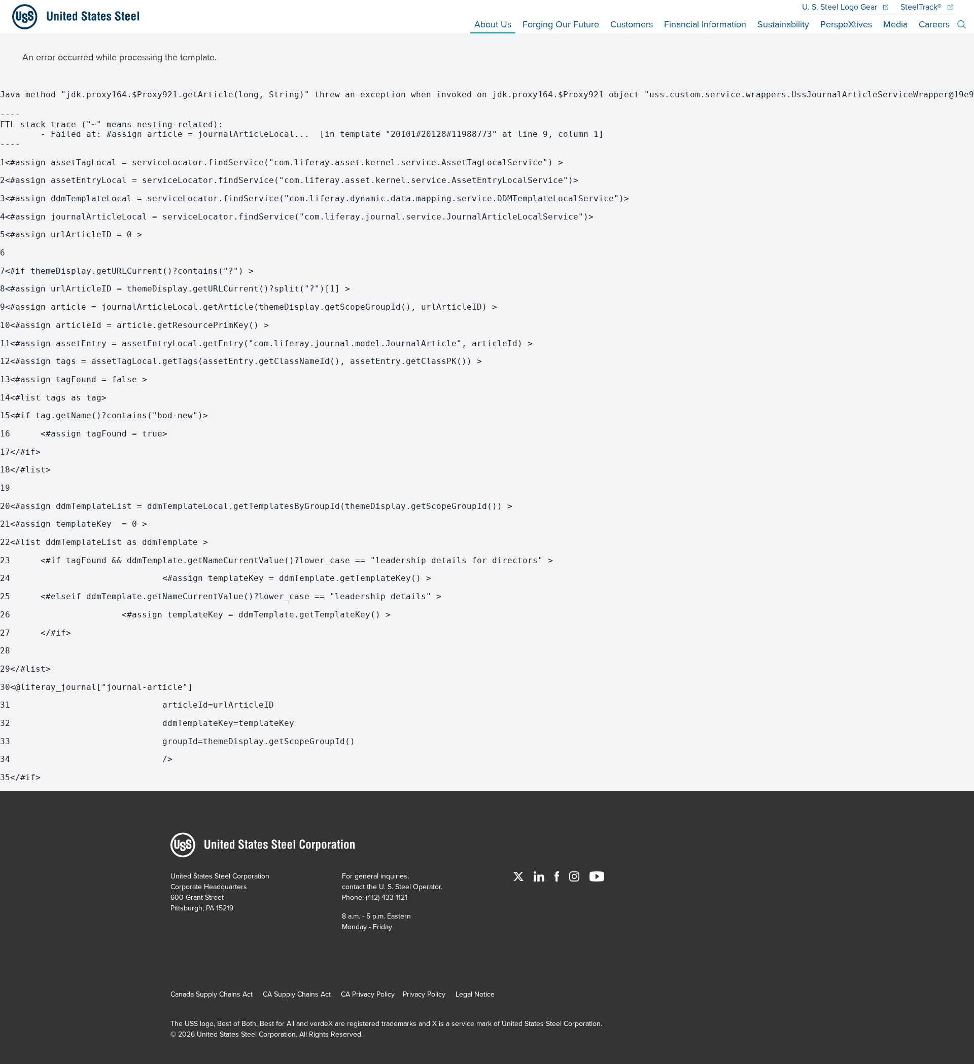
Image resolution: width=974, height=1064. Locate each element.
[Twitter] (519, 876)
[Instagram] (575, 876)
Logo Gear (840, 7)
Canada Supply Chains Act (211, 994)
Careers (934, 24)
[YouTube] (596, 876)
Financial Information (705, 24)
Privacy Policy (424, 994)
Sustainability (783, 24)
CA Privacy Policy (368, 994)
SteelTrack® (922, 7)
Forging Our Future (561, 24)
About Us (492, 24)
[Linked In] (540, 876)
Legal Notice (475, 994)
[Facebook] (557, 876)
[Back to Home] (71, 16)
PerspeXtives (846, 24)
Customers (631, 24)
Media (895, 24)
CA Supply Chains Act (297, 994)
